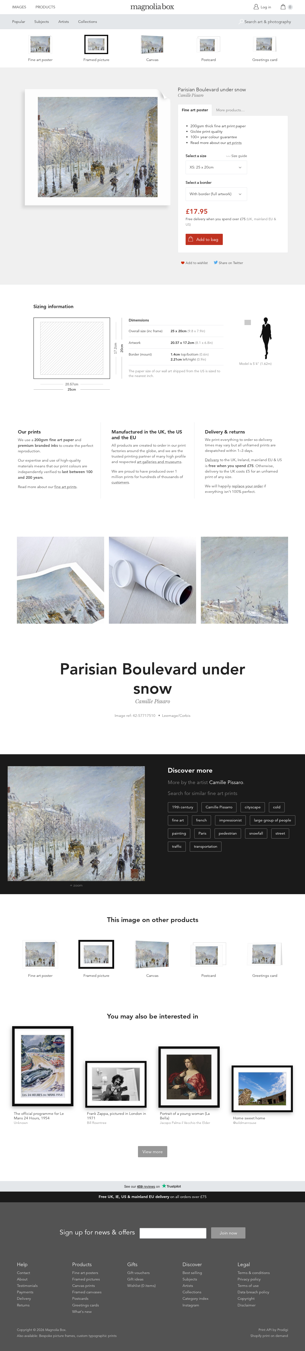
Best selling (192, 1272)
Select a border (198, 182)
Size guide (239, 156)
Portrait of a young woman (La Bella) (185, 1116)
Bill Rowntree (97, 1123)
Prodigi (282, 1330)
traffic (177, 846)
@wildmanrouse (244, 1123)
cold (276, 807)
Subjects (41, 21)
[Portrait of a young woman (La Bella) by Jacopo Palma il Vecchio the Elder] (189, 1077)
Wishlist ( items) (141, 1285)
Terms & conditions (254, 1272)
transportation (205, 846)
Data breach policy (253, 1292)
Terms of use (248, 1285)
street (280, 833)
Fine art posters (85, 1272)
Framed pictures (86, 1279)
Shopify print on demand (269, 1336)
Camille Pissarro (219, 807)
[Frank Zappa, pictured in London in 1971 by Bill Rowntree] (116, 1084)
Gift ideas (135, 1279)
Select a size (216, 155)
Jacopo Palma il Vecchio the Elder (185, 1123)
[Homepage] (152, 8)
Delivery (212, 460)
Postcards (80, 1298)
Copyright (246, 1298)
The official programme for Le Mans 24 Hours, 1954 (39, 1116)
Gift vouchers (138, 1272)
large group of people (272, 820)
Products (45, 7)
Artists (63, 21)
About (22, 1279)
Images (19, 7)
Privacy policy (249, 1279)
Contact (23, 1272)
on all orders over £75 (153, 1196)
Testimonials (27, 1285)
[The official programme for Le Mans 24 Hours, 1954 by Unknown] (42, 1067)
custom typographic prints (97, 1336)
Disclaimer (246, 1305)
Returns (23, 1305)
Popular (18, 21)
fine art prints (65, 486)
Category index (195, 1298)
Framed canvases (87, 1292)
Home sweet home (249, 1118)
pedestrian (228, 833)
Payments (25, 1292)
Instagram (191, 1305)
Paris (202, 833)
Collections (87, 21)
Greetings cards (85, 1305)
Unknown (21, 1123)
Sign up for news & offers (97, 1232)
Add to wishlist (197, 263)
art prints (234, 142)
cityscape (253, 807)
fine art (178, 820)
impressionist (230, 820)
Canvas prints (83, 1285)
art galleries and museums (159, 461)
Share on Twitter (231, 263)
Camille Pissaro (190, 95)
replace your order (247, 486)
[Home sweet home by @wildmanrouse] (262, 1089)
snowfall (256, 833)
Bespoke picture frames (57, 1336)
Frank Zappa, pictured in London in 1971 (116, 1116)
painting (179, 833)
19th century (182, 807)
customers (120, 482)
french (201, 820)
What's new (82, 1311)
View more (152, 1151)
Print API (265, 1330)
